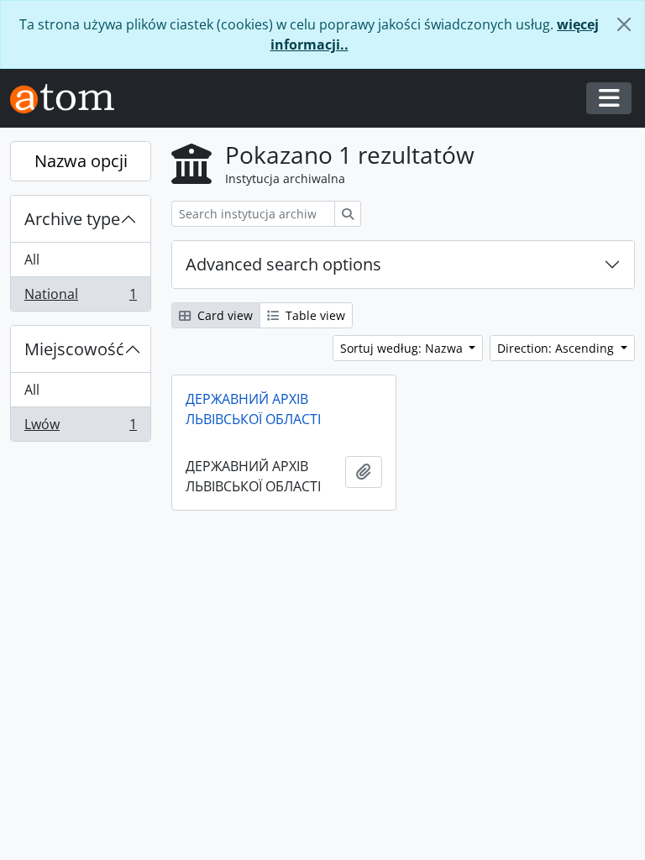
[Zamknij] (624, 24)
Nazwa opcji (81, 160)
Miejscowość (74, 349)
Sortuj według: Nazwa (403, 348)
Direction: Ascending (557, 348)
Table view (313, 315)
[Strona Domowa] (69, 98)
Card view (223, 315)
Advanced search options (283, 264)
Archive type (72, 218)
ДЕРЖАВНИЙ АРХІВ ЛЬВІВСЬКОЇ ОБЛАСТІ (253, 409)
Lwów (80, 428)
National (80, 298)
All (31, 259)
